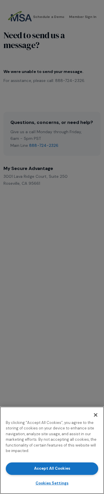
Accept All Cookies (52, 468)
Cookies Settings (52, 483)
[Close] (95, 415)
